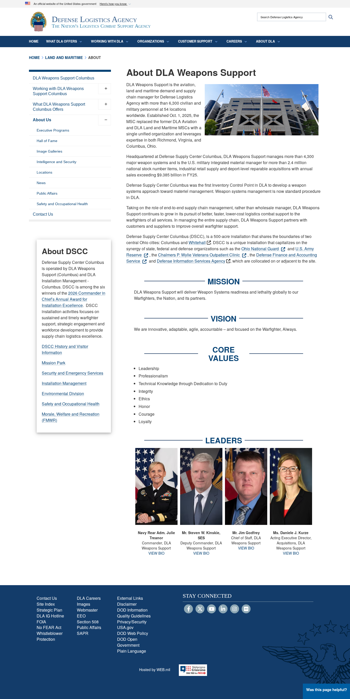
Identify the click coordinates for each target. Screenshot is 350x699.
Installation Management (64, 383)
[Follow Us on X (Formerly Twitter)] (199, 609)
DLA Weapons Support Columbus (63, 78)
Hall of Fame (47, 141)
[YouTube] (211, 609)
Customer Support (195, 41)
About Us (42, 120)
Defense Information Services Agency (191, 261)
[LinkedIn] (223, 609)
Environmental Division (63, 393)
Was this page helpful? (326, 689)
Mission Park (53, 363)
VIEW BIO (156, 553)
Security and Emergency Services (72, 373)
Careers (234, 41)
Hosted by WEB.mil (154, 669)
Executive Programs (53, 130)
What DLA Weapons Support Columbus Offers (59, 107)
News (41, 183)
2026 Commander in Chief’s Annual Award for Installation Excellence (73, 299)
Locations (44, 172)
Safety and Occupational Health (62, 204)
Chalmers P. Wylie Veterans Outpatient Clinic (199, 255)
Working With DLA (107, 41)
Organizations (150, 41)
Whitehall (197, 242)
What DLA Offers (61, 41)
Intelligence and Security (56, 162)
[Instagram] (234, 609)
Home (33, 41)
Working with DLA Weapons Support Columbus (58, 91)
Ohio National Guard (260, 249)
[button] (116, 4)
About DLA (265, 41)
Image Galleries (49, 151)
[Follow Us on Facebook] (188, 609)
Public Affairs (47, 193)
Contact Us (43, 214)
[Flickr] (246, 609)
